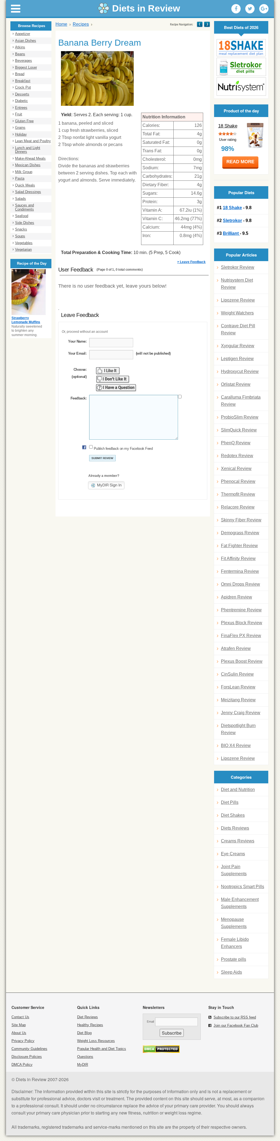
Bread (19, 74)
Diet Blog (84, 1033)
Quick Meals (25, 185)
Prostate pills (233, 959)
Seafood (21, 216)
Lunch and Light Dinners (27, 150)
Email (150, 1021)
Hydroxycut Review (240, 371)
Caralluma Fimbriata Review (241, 401)
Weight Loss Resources (96, 1041)
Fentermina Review (240, 571)
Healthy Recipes (90, 1025)
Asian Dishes (25, 41)
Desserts (22, 94)
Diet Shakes (233, 815)
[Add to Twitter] (250, 8)
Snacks (21, 229)
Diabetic (21, 101)
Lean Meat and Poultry (33, 141)
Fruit (18, 114)
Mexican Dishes (27, 165)
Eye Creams (233, 853)
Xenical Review (236, 468)
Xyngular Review (237, 345)
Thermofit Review (238, 494)
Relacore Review (238, 507)
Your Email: (77, 353)
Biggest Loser (26, 67)
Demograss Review (240, 532)
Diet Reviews (87, 1017)
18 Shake (227, 126)
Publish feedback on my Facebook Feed (123, 449)
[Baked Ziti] (199, 24)
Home (61, 24)
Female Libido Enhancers (235, 943)
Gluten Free (24, 121)
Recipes (81, 24)
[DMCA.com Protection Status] (161, 1051)
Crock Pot (23, 87)
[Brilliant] (241, 86)
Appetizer (22, 34)
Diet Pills (229, 802)
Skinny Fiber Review (241, 520)
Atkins (20, 47)
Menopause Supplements (234, 923)
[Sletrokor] (241, 67)
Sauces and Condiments (24, 207)
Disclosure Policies (26, 1057)
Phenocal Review (238, 481)
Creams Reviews (237, 841)
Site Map (18, 1025)
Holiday (21, 134)
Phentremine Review (241, 610)
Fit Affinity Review (238, 558)
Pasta (19, 178)
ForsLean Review (238, 687)
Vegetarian (23, 249)
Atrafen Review (236, 648)
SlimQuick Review (239, 430)
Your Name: (77, 341)
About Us (18, 1033)
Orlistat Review (235, 384)
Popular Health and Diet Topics (101, 1049)
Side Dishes (24, 223)
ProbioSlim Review (239, 417)
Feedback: (78, 398)
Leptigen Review (237, 358)
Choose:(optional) (79, 373)
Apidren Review (236, 597)
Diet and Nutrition (238, 789)
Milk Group (23, 172)
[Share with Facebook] (236, 8)
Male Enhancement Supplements (240, 903)
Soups (20, 236)
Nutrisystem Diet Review (237, 284)
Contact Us (20, 1017)
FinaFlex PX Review (241, 635)
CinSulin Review (237, 674)
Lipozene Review (238, 300)
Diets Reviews (235, 828)
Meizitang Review (238, 700)
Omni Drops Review (240, 584)
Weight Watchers (237, 313)
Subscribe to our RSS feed (235, 1017)
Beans (20, 54)
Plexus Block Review (241, 622)
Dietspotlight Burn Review (238, 729)
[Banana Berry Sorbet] (206, 24)
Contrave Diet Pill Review (238, 329)
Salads (20, 199)
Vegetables (24, 243)
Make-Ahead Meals (30, 158)
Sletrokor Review (237, 267)
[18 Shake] (241, 47)
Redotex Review (237, 455)
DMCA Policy (22, 1065)
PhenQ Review (235, 442)
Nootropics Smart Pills (242, 886)
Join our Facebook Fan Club (236, 1025)
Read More (240, 161)
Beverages (23, 61)
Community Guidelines (29, 1049)
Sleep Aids (231, 972)
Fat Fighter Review (239, 545)
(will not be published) (153, 353)
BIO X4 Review (236, 745)
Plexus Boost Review (241, 661)
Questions (85, 1057)
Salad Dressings (28, 192)
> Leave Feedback (191, 262)
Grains (20, 128)
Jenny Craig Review (240, 712)
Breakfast (22, 81)
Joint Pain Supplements (234, 870)
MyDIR (82, 1065)
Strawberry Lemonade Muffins (25, 320)
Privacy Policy (22, 1041)
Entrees (21, 108)
